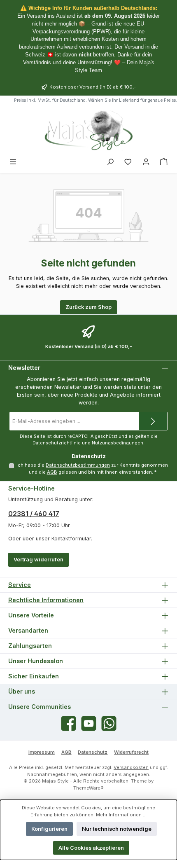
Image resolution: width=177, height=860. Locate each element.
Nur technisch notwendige (116, 829)
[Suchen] (110, 162)
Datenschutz (92, 752)
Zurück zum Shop (88, 307)
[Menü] (13, 162)
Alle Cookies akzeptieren (91, 848)
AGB (52, 472)
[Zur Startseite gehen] (88, 130)
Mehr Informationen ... (121, 815)
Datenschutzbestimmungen (78, 465)
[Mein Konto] (146, 162)
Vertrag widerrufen (38, 559)
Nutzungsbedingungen (117, 443)
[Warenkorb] (164, 162)
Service (19, 584)
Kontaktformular (71, 538)
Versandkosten (131, 767)
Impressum (41, 752)
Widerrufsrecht (131, 752)
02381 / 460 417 (33, 513)
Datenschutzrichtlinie (57, 443)
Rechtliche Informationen (46, 599)
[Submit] (153, 421)
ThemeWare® (88, 788)
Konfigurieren (49, 829)
